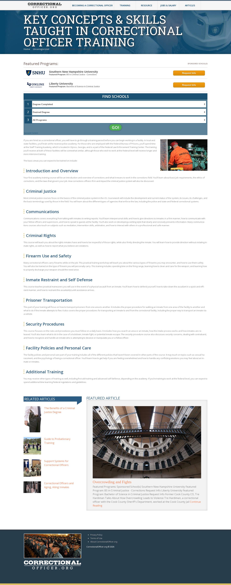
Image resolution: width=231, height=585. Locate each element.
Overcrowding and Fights (112, 482)
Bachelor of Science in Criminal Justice (83, 86)
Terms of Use (96, 538)
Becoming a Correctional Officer (92, 5)
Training (125, 5)
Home (27, 49)
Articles (190, 5)
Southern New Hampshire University (73, 71)
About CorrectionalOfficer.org (103, 541)
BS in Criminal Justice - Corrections (81, 74)
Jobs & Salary (168, 5)
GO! (115, 127)
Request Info (189, 73)
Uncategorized (41, 49)
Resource (146, 5)
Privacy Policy (96, 534)
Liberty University (61, 83)
